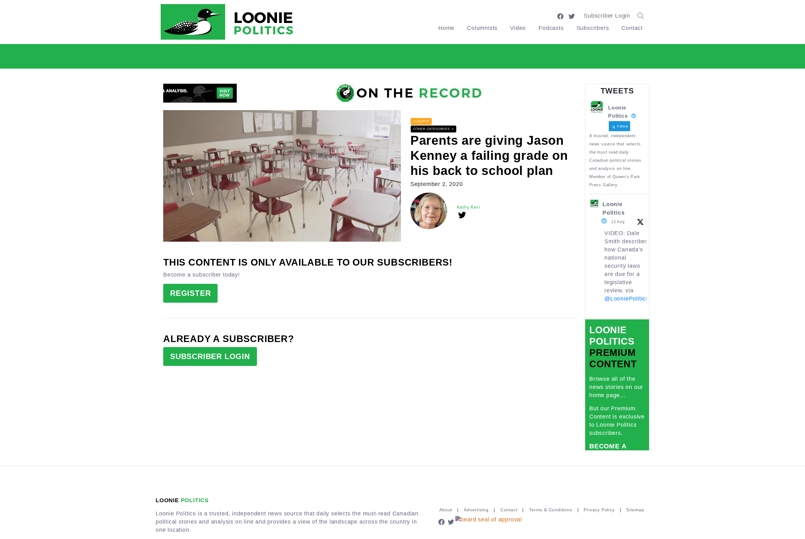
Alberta (421, 121)
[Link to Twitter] (571, 16)
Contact (632, 28)
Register (190, 293)
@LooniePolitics (626, 298)
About (445, 509)
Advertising (476, 509)
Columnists (482, 28)
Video (518, 28)
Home (446, 28)
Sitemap (635, 509)
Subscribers (592, 28)
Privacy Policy (599, 509)
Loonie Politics (613, 208)
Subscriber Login (607, 16)
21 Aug (618, 222)
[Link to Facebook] (560, 16)
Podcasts (551, 28)
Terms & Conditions (550, 509)
